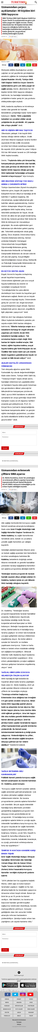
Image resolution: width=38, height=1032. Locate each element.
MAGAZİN (19, 1002)
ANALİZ (19, 1015)
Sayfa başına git (19, 975)
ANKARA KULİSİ (7, 1009)
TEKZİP (31, 1015)
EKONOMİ (31, 1012)
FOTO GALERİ (19, 1009)
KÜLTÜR (7, 1012)
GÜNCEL (7, 999)
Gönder (5, 448)
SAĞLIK (19, 1012)
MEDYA (7, 1002)
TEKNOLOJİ (7, 1015)
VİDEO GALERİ (31, 1009)
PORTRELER (31, 1006)
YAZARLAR (6, 1006)
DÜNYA (31, 999)
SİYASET (19, 999)
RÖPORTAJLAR (19, 1006)
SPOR (31, 1002)
